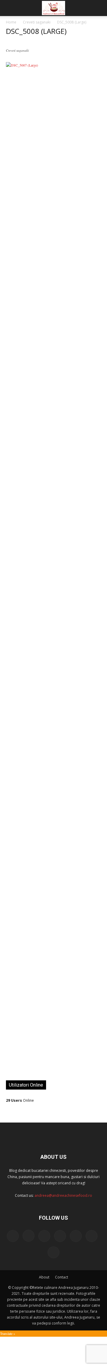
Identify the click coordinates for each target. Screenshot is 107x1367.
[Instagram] (28, 1236)
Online (20, 1100)
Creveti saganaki (37, 22)
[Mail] (44, 1236)
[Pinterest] (60, 1236)
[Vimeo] (91, 1236)
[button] (10, 8)
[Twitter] (76, 1236)
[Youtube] (53, 1252)
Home (11, 22)
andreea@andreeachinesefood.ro (63, 1195)
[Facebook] (13, 1236)
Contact (61, 1277)
